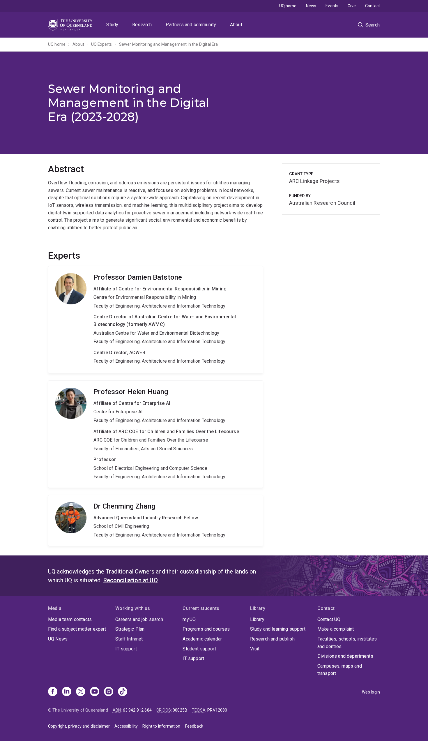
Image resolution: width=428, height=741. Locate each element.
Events (332, 5)
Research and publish (272, 639)
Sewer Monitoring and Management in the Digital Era (168, 44)
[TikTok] (122, 692)
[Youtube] (94, 692)
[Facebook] (52, 692)
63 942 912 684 (137, 710)
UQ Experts (101, 44)
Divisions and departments (345, 656)
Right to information (161, 726)
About (236, 24)
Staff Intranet (129, 639)
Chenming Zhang (155, 520)
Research (142, 24)
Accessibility (126, 726)
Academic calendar (202, 639)
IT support (126, 649)
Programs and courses (206, 629)
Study (112, 24)
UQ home (288, 5)
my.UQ (189, 619)
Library (257, 619)
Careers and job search (139, 619)
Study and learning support (277, 629)
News (311, 5)
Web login (371, 692)
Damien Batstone (155, 319)
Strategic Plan (129, 629)
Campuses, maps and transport (339, 669)
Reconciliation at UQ (130, 580)
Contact (372, 5)
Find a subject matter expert (77, 629)
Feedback (194, 726)
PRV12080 (217, 710)
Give (352, 5)
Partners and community (191, 24)
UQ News (58, 639)
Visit (255, 649)
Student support (199, 649)
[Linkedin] (66, 692)
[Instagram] (108, 692)
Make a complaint (335, 629)
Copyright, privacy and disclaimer (79, 726)
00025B (180, 710)
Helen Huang (155, 434)
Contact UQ (329, 619)
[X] (80, 692)
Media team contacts (70, 619)
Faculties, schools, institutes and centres (347, 642)
